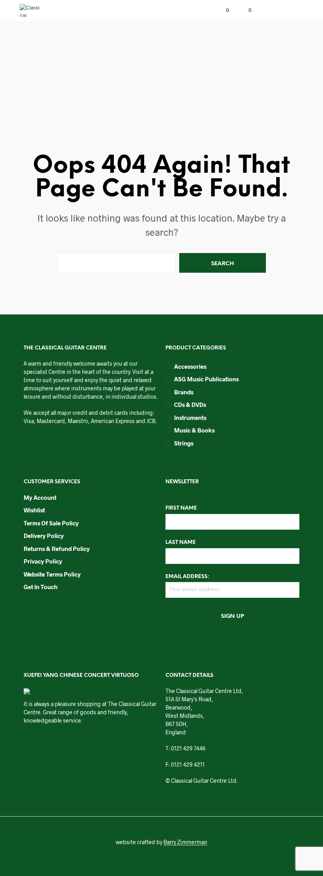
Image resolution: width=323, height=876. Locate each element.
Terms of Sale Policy (51, 523)
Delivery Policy (44, 535)
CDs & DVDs (190, 404)
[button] (222, 10)
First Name (181, 508)
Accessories (190, 366)
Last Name (180, 542)
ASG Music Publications (206, 379)
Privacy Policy (43, 561)
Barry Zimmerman (185, 842)
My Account (40, 497)
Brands (183, 391)
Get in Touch (41, 586)
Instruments (190, 417)
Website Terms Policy (52, 574)
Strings (183, 443)
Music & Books (194, 430)
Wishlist (34, 510)
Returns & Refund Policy (57, 548)
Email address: (187, 576)
